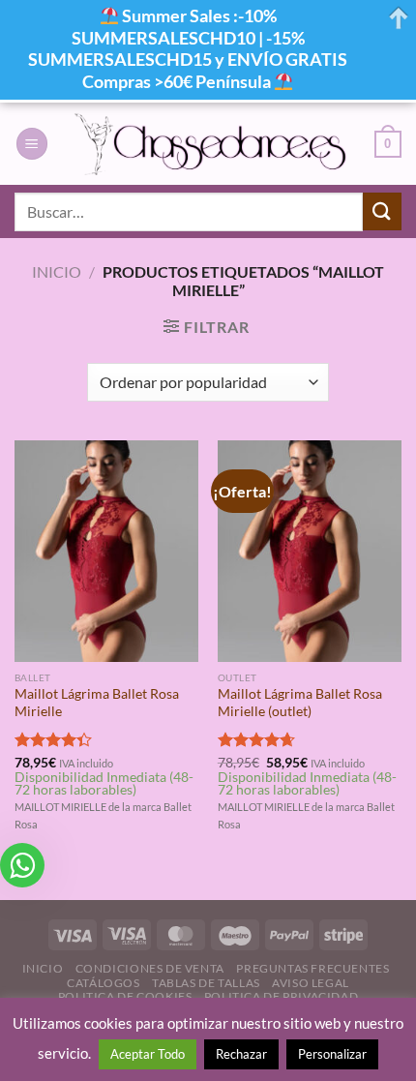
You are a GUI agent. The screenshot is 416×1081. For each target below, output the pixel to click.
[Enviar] (382, 211)
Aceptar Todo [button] (147, 1054)
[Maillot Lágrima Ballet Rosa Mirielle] (106, 550)
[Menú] (31, 144)
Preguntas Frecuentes (312, 968)
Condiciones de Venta (149, 968)
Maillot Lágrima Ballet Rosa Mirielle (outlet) (300, 702)
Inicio (56, 271)
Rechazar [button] (241, 1054)
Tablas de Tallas (206, 983)
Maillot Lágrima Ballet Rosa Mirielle (97, 702)
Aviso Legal (310, 983)
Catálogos (103, 983)
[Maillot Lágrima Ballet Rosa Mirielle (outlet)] (309, 550)
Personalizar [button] (332, 1054)
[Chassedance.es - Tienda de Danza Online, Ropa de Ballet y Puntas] (211, 143)
